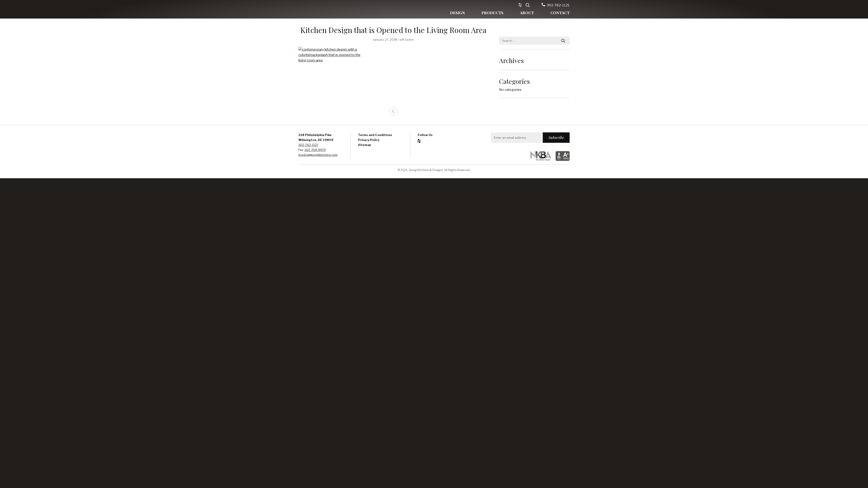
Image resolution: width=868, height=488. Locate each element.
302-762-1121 (558, 5)
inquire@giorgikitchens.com (317, 155)
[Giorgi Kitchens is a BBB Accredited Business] (561, 159)
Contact (560, 12)
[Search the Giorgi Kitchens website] (528, 4)
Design (457, 12)
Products (492, 12)
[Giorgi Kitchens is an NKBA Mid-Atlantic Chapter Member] (539, 159)
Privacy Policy (368, 140)
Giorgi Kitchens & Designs (319, 9)
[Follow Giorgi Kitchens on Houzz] (520, 4)
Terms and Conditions (375, 135)
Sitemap (364, 145)
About (527, 12)
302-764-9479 (315, 150)
